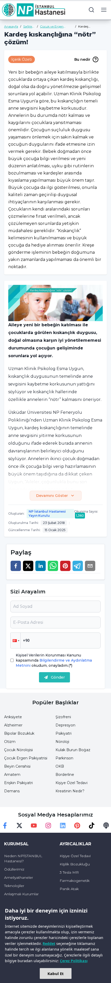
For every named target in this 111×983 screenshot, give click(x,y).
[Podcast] (106, 825)
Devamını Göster (52, 495)
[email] (90, 566)
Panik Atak (69, 889)
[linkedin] (40, 566)
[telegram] (78, 566)
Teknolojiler (14, 885)
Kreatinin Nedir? (70, 791)
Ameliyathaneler (18, 877)
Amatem (12, 774)
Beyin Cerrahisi (17, 766)
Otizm (9, 741)
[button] (15, 640)
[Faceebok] (5, 825)
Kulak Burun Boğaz (73, 750)
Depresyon (65, 725)
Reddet (49, 943)
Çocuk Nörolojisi (18, 750)
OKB (60, 766)
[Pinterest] (77, 825)
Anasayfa (11, 26)
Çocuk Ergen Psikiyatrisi (25, 758)
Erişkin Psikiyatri (18, 782)
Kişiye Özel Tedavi (72, 782)
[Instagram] (48, 825)
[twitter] (28, 566)
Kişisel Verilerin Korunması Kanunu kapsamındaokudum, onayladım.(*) (54, 660)
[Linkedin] (63, 825)
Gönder (58, 677)
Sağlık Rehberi (29, 26)
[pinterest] (65, 566)
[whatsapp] (53, 566)
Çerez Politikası (74, 960)
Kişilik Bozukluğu (75, 864)
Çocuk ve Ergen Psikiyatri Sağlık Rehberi (52, 26)
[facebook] (16, 566)
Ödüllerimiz (14, 869)
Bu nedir (82, 59)
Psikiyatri (64, 733)
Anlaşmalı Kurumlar (21, 894)
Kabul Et (55, 973)
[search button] (91, 10)
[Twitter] (19, 825)
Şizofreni (63, 717)
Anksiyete (13, 717)
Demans (12, 791)
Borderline (65, 774)
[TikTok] (92, 825)
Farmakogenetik (75, 880)
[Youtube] (34, 825)
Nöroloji (62, 741)
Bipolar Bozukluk (19, 733)
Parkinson (64, 758)
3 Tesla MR (69, 872)
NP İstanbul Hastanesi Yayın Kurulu (47, 513)
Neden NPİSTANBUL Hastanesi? (23, 858)
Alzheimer (13, 725)
